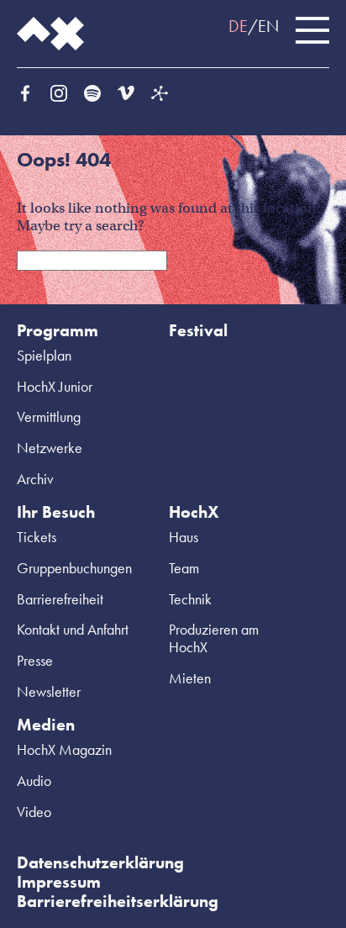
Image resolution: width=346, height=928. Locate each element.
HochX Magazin (64, 749)
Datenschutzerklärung (100, 862)
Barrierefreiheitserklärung (117, 901)
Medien (46, 725)
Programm (57, 330)
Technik (190, 599)
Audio (34, 780)
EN (268, 26)
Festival (198, 330)
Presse (35, 660)
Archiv (35, 478)
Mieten (190, 678)
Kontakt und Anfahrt (72, 629)
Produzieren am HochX (214, 638)
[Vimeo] (126, 93)
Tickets (36, 536)
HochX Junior (54, 386)
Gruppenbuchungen (74, 567)
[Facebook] (25, 93)
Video (34, 811)
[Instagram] (58, 93)
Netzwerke (49, 447)
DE (238, 26)
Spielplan (44, 355)
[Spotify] (92, 93)
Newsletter (49, 691)
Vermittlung (49, 416)
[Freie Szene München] (159, 93)
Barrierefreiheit (60, 599)
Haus (183, 536)
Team (184, 567)
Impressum (59, 882)
